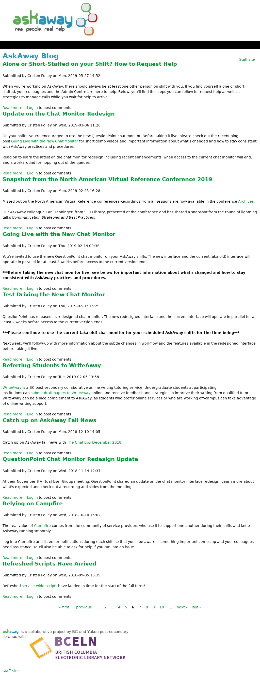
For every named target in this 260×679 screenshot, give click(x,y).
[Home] (53, 20)
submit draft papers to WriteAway (60, 393)
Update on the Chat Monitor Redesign (59, 114)
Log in (32, 108)
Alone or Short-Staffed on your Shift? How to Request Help (90, 64)
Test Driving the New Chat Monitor (54, 295)
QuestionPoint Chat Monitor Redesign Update (70, 459)
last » (196, 607)
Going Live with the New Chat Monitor (44, 141)
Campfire (42, 526)
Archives (246, 201)
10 (161, 607)
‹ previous (83, 607)
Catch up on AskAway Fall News (49, 420)
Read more (12, 108)
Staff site (247, 59)
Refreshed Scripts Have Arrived (49, 564)
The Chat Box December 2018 (94, 442)
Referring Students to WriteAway (52, 365)
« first (64, 607)
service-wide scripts (39, 586)
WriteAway (12, 387)
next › (182, 607)
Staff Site (11, 671)
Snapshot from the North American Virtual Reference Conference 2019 (108, 179)
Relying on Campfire (33, 503)
